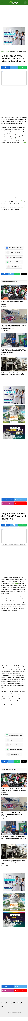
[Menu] (2, 2)
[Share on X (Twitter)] (14, 67)
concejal (3, 601)
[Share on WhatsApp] (22, 67)
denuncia (3, 602)
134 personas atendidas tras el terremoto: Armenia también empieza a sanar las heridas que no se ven (13, 327)
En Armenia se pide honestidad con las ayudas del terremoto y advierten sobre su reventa (13, 303)
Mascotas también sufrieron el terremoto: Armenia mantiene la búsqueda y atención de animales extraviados (13, 350)
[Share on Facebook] (5, 67)
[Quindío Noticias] (14, 2)
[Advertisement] (14, 101)
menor (22, 207)
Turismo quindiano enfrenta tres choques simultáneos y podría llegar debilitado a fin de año (13, 374)
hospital (15, 139)
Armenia (15, 583)
